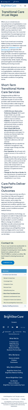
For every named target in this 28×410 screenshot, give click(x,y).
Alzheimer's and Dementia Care (12, 296)
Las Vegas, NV (6, 2)
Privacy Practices (15, 399)
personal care (5, 49)
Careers (14, 322)
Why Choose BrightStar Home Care (13, 302)
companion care (14, 47)
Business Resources (14, 334)
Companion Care (8, 284)
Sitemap (23, 399)
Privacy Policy (5, 399)
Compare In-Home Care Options (12, 299)
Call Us (17, 1)
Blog (24, 331)
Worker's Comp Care (9, 278)
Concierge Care (8, 281)
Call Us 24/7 (8, 331)
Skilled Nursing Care (9, 290)
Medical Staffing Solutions (10, 306)
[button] (20, 5)
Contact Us (7, 262)
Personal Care (7, 287)
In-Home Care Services (10, 274)
